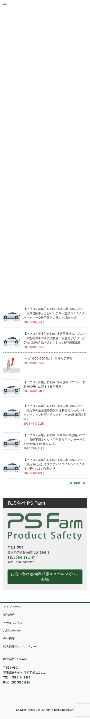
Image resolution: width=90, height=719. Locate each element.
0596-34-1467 (25, 557)
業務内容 (9, 614)
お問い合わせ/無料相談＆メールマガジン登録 (45, 576)
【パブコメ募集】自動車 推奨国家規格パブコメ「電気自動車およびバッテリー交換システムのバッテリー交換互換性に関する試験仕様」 (54, 313)
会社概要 (9, 638)
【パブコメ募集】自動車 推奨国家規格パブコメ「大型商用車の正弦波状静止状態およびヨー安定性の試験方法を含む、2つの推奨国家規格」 (54, 338)
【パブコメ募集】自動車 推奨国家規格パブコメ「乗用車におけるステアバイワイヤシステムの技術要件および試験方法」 (54, 464)
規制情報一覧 (77, 483)
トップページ (12, 606)
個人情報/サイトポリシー (19, 646)
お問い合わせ (12, 630)
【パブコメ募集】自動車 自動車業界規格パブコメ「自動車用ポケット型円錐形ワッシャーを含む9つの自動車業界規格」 (54, 439)
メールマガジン (13, 622)
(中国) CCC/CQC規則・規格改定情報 (47, 358)
